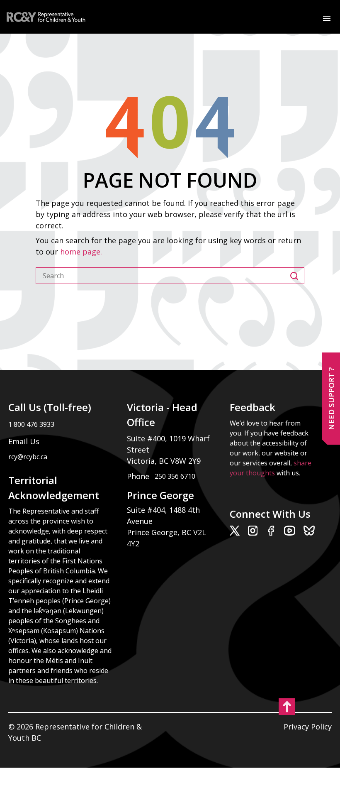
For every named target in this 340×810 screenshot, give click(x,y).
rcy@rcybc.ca (27, 456)
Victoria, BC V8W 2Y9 (165, 461)
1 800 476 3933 (31, 424)
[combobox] (163, 276)
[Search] (297, 276)
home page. (82, 252)
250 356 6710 (175, 476)
